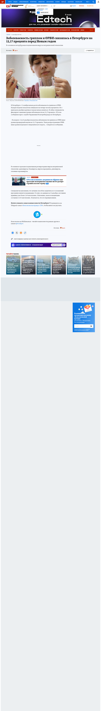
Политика (33, 2)
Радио (74, 6)
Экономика (50, 2)
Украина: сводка (38, 30)
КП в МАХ (46, 30)
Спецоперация (23, 2)
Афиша (82, 30)
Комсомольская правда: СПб (33, 205)
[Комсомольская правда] (14, 5)
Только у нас (23, 30)
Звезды (63, 2)
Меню (2, 2)
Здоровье (71, 2)
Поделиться (90, 50)
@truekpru (19, 223)
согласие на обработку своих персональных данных (82, 330)
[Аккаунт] (98, 2)
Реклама (81, 6)
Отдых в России (54, 30)
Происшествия (75, 30)
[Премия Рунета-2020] (28, 6)
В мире (57, 2)
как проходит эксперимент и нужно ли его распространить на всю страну (45, 182)
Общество (41, 2)
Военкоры (30, 30)
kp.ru (16, 50)
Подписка (90, 6)
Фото (10, 2)
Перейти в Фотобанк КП (30, 100)
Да (38, 12)
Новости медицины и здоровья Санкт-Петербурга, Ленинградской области (31, 239)
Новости (16, 30)
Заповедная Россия (65, 30)
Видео (15, 2)
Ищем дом (78, 2)
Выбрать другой (44, 12)
